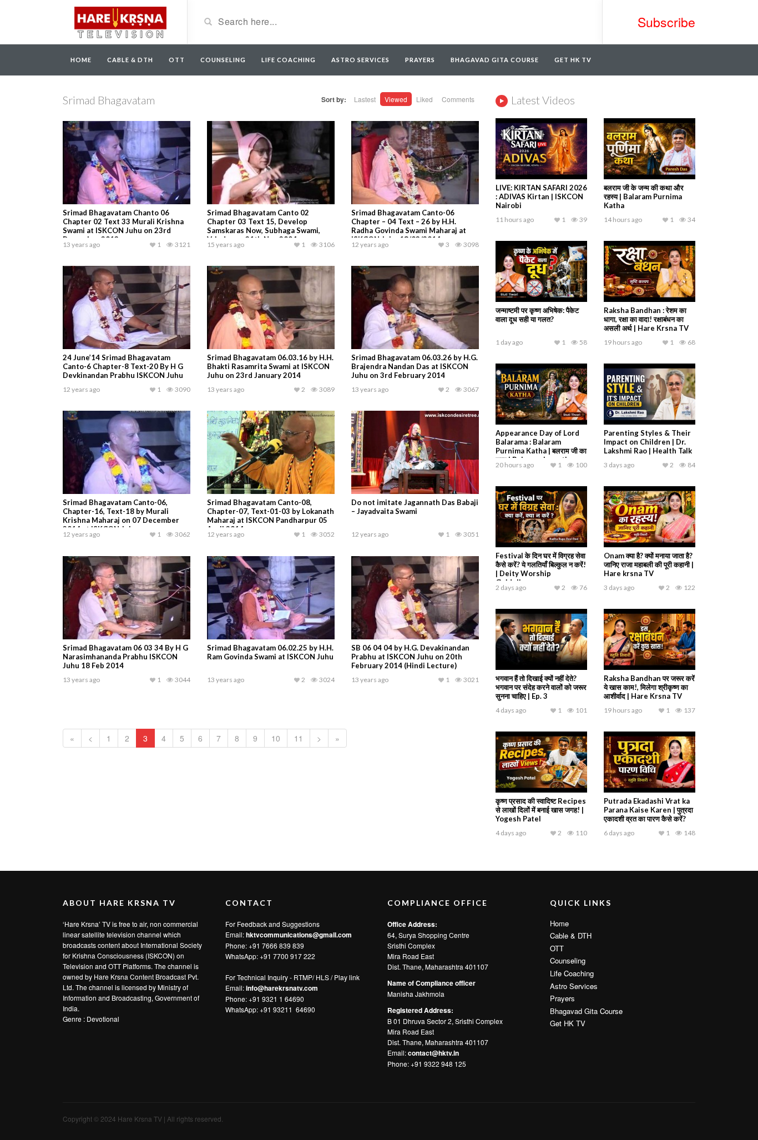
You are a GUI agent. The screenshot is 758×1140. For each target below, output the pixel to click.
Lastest (365, 99)
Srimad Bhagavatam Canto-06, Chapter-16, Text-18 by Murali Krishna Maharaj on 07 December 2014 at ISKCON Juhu (121, 515)
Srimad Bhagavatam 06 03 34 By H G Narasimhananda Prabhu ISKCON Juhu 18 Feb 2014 (125, 656)
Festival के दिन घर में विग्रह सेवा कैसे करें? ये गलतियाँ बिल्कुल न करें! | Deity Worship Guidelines (541, 569)
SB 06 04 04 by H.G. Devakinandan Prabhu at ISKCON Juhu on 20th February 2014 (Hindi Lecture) (410, 656)
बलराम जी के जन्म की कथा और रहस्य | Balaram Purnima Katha (644, 196)
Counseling (223, 59)
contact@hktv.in (433, 1053)
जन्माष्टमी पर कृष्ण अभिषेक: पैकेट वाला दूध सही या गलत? (537, 315)
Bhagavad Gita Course (495, 59)
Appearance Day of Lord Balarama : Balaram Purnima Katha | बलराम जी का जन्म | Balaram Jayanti (541, 446)
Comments (458, 99)
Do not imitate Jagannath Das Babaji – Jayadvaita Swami (414, 507)
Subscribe (666, 22)
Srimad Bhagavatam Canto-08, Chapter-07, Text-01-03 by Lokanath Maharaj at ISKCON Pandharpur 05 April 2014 (270, 515)
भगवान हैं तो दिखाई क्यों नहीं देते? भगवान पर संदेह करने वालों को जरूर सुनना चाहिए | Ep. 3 (541, 687)
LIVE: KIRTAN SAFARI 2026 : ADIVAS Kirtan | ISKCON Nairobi (541, 196)
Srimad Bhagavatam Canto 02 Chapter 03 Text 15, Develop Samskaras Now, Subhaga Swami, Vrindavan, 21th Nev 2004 (263, 226)
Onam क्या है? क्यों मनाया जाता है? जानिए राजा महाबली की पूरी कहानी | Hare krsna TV (649, 564)
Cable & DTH (130, 59)
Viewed (396, 99)
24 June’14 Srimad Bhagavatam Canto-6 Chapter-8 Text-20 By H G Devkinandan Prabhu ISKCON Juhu (123, 366)
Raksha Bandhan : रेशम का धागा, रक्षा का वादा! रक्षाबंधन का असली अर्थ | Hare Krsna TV (646, 319)
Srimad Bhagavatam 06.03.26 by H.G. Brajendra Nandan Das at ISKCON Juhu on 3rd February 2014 (414, 366)
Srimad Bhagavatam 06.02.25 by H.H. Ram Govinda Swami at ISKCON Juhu (270, 652)
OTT (177, 59)
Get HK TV (573, 59)
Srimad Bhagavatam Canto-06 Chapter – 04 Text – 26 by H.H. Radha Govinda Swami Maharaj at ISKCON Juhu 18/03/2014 (408, 226)
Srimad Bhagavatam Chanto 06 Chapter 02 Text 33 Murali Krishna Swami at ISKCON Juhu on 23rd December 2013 (123, 226)
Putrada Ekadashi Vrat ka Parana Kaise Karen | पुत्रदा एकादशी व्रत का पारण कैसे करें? (648, 809)
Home (81, 59)
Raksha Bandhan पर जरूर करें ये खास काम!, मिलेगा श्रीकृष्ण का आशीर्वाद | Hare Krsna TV (649, 687)
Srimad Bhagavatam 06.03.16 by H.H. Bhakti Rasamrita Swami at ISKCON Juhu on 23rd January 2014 (270, 366)
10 (275, 738)
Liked (424, 99)
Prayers (420, 59)
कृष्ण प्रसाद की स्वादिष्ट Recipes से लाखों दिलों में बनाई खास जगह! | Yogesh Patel (541, 809)
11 (298, 738)
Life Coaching (288, 59)
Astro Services (360, 59)
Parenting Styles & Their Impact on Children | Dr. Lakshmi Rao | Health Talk (648, 441)
